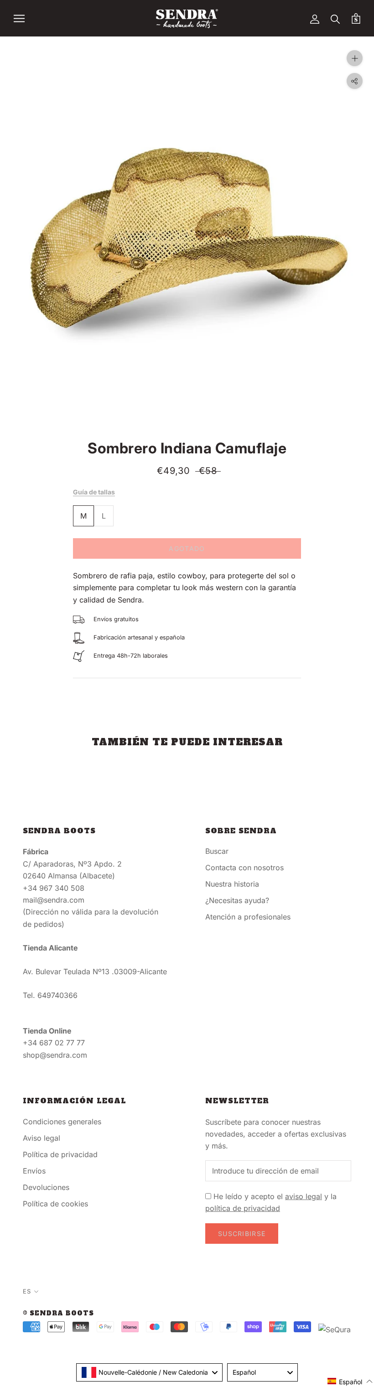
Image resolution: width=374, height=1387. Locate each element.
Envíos (34, 1170)
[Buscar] (335, 18)
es (27, 1291)
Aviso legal (41, 1138)
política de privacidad (242, 1208)
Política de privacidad (60, 1154)
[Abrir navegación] (19, 18)
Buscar (217, 851)
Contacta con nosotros (244, 867)
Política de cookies (55, 1203)
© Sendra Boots (58, 1313)
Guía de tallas (94, 492)
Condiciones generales (62, 1121)
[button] (350, 1381)
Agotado (187, 548)
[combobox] (149, 1372)
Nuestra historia (232, 883)
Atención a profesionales (248, 916)
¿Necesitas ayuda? (237, 900)
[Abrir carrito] (356, 18)
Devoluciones (46, 1187)
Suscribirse (241, 1233)
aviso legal (303, 1196)
